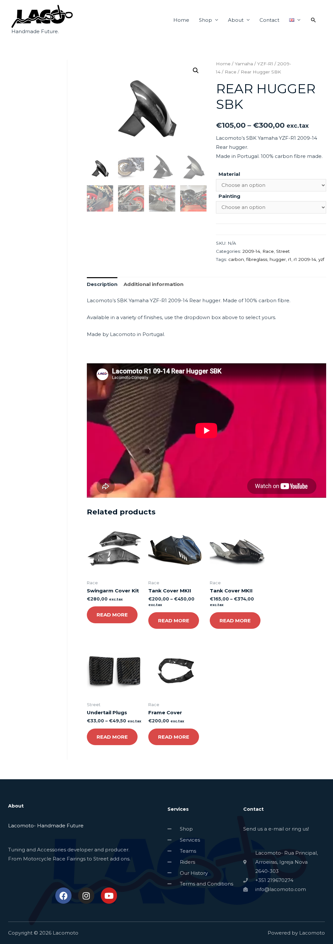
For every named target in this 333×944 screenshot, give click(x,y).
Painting (229, 196)
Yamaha (244, 63)
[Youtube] (109, 895)
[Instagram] (86, 895)
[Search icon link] (313, 20)
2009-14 (251, 251)
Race (230, 71)
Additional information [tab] (153, 284)
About (236, 20)
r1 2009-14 (305, 259)
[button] (196, 70)
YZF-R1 (265, 63)
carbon (236, 259)
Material (229, 174)
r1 (289, 259)
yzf (321, 259)
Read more (112, 615)
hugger (278, 259)
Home (181, 20)
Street (283, 251)
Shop (205, 20)
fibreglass (256, 259)
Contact (269, 20)
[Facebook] (63, 895)
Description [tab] (102, 284)
